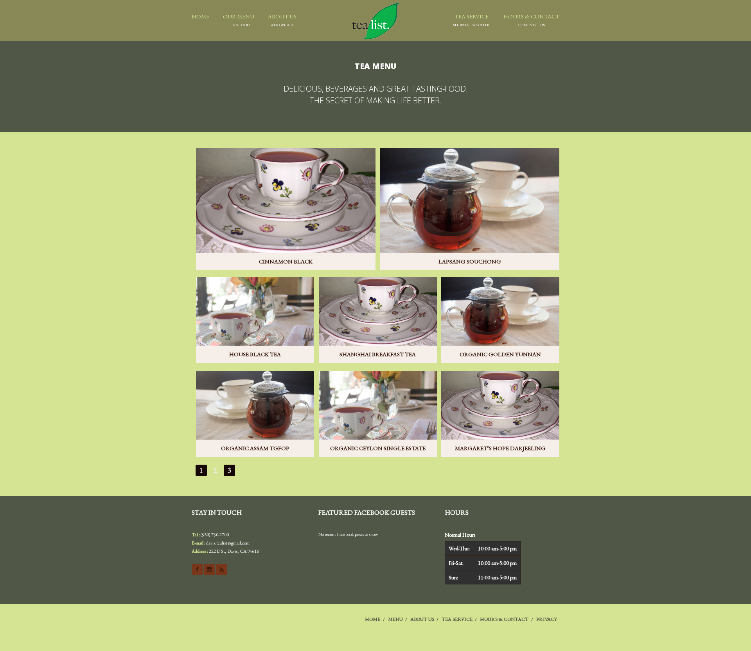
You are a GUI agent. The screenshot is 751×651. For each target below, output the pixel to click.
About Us (282, 20)
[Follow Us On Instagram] (209, 569)
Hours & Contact (531, 20)
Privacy (546, 619)
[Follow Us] (221, 569)
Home (200, 16)
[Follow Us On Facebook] (197, 569)
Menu (395, 619)
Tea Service (471, 20)
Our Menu (238, 20)
